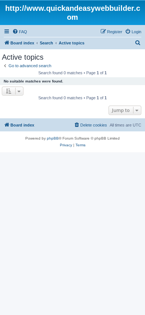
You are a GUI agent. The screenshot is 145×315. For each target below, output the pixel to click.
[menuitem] (19, 31)
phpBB (53, 138)
